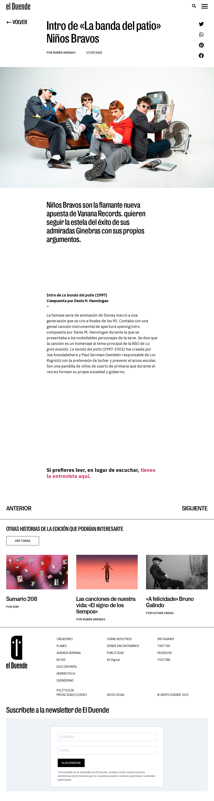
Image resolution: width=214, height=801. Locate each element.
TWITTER (163, 646)
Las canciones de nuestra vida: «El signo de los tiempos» (105, 605)
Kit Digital (113, 660)
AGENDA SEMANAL (69, 653)
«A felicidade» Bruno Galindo (170, 601)
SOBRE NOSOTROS (119, 639)
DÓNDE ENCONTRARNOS (123, 646)
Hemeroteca (66, 673)
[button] (193, 6)
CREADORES (65, 639)
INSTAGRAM (165, 639)
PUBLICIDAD (115, 653)
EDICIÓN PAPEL (67, 667)
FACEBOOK (164, 653)
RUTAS (61, 660)
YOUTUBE (164, 660)
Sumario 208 (21, 598)
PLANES (62, 646)
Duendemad (65, 680)
